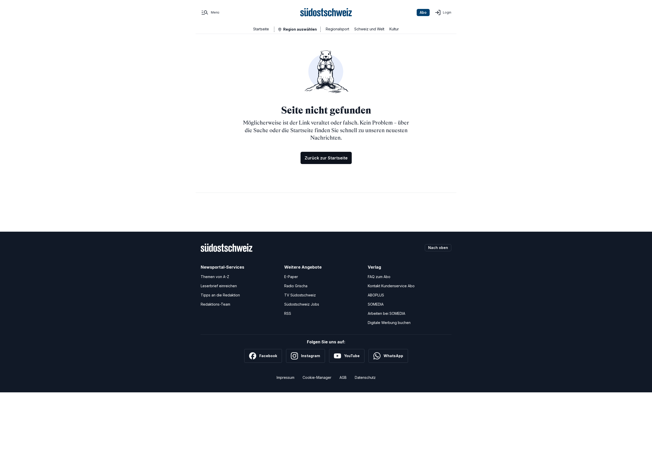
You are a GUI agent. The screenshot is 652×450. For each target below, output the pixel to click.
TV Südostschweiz (300, 295)
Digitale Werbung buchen (389, 322)
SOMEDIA (376, 304)
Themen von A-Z (215, 276)
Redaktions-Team (215, 304)
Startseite (261, 29)
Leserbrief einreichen (219, 286)
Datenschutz (365, 377)
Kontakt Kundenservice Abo (391, 286)
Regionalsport (337, 29)
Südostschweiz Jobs (301, 304)
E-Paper (291, 276)
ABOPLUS (376, 295)
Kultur (394, 29)
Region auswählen (300, 29)
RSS (287, 313)
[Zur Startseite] (326, 12)
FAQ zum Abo (379, 276)
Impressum (285, 377)
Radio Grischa (295, 286)
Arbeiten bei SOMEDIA (386, 313)
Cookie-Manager (317, 377)
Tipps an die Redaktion (220, 295)
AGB (343, 377)
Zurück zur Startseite (326, 157)
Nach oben (438, 247)
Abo (423, 12)
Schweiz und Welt (369, 29)
